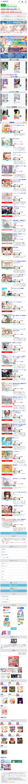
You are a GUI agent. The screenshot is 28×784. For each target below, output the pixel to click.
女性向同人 (3, 8)
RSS (25, 122)
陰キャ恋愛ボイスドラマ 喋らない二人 (5, 88)
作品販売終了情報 (5, 596)
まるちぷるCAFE (17, 413)
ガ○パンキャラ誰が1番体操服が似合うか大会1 (4, 708)
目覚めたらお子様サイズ (17, 118)
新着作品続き (14, 533)
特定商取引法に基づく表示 (14, 772)
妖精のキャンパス (17, 209)
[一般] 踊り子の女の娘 (18, 505)
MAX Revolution (17, 195)
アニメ (20, 11)
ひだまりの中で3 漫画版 (18, 288)
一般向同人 (3, 5)
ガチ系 (18, 8)
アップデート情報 (5, 557)
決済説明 (14, 628)
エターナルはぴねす (17, 301)
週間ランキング (7, 19)
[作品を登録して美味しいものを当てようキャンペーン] (13, 661)
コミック (15, 5)
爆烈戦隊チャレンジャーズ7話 (19, 465)
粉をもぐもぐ (16, 437)
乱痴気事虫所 (16, 440)
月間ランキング (20, 19)
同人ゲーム (4, 579)
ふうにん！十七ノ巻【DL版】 (19, 193)
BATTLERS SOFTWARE (18, 236)
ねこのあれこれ (16, 451)
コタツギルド (16, 168)
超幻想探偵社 (16, 345)
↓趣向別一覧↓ (13, 590)
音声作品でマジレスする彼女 (19, 478)
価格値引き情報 (5, 554)
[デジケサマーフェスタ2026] (13, 38)
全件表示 (19, 107)
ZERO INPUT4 (16, 138)
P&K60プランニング (18, 494)
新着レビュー (20, 16)
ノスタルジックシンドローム (19, 318)
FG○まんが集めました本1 (18, 125)
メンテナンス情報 (5, 599)
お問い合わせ (23, 772)
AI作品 (15, 8)
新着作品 (7, 16)
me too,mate (16, 155)
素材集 (7, 5)
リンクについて (5, 772)
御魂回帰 (15, 223)
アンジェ (15, 304)
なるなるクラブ (17, 291)
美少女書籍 (12, 11)
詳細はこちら (3, 717)
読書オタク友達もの (17, 342)
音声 (2, 576)
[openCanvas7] (16, 676)
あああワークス (17, 141)
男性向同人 (3, 11)
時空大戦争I (15, 247)
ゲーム (11, 8)
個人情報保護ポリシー (6, 601)
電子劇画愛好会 (17, 250)
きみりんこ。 (16, 263)
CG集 (3, 571)
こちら (15, 542)
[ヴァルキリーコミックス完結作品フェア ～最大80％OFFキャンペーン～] (13, 50)
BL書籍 (7, 8)
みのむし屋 (16, 127)
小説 (2, 574)
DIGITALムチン (17, 467)
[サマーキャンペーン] (13, 44)
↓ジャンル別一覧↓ (13, 585)
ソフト (11, 5)
